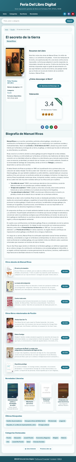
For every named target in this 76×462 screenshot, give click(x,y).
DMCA (59, 459)
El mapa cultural (44, 425)
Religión (55, 438)
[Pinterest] (73, 14)
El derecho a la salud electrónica (63, 400)
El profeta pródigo (21, 364)
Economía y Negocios (43, 438)
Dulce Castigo (19, 334)
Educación (17, 438)
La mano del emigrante (22, 283)
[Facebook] (68, 14)
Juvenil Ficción (28, 438)
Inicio (5, 14)
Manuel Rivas (11, 41)
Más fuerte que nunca (29, 402)
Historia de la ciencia (46, 400)
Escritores (23, 14)
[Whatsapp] (51, 127)
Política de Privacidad (42, 459)
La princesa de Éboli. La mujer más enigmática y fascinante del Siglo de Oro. (28, 349)
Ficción (12, 29)
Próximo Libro (45, 449)
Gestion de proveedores (14, 421)
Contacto (53, 459)
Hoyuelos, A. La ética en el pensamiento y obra (21, 425)
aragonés (62, 421)
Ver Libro (65, 271)
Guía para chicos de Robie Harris (35, 421)
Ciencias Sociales (38, 442)
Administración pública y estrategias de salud (13, 402)
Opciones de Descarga (49, 86)
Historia (63, 438)
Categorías (13, 14)
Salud (28, 442)
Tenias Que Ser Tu (21, 319)
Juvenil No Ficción (18, 442)
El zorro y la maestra (21, 268)
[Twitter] (64, 14)
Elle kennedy (52, 421)
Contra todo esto (20, 298)
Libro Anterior (31, 449)
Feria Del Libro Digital (38, 4)
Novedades (34, 14)
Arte (7, 442)
